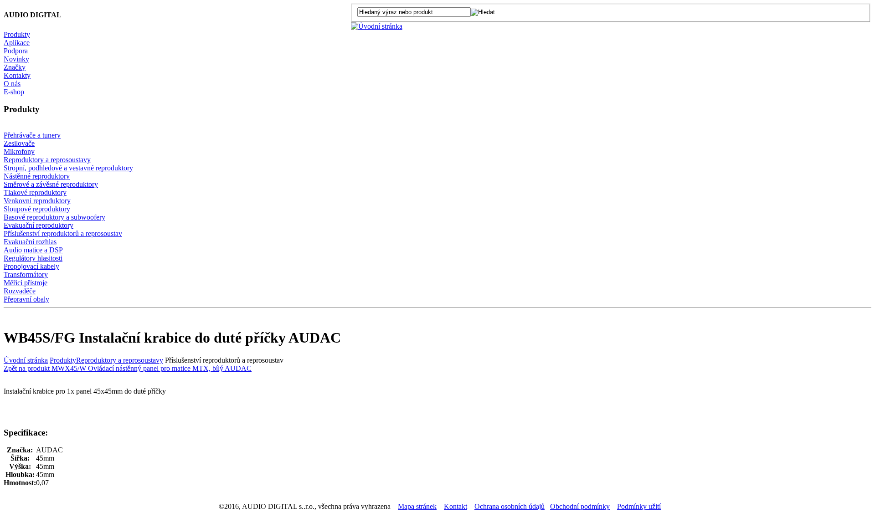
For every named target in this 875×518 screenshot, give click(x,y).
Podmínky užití (639, 506)
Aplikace (17, 42)
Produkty (17, 34)
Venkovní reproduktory (37, 201)
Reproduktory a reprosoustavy (47, 160)
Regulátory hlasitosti (33, 258)
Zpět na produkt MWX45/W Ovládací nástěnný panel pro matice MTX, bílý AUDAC (128, 368)
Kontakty (17, 75)
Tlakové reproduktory (35, 192)
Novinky (16, 59)
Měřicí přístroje (25, 283)
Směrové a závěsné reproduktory (51, 184)
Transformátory (26, 274)
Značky (15, 67)
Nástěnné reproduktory (37, 176)
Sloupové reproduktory (37, 209)
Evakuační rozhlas (30, 242)
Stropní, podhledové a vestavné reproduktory (68, 168)
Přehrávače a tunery (32, 135)
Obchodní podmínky (580, 506)
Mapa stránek (417, 506)
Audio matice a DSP (33, 250)
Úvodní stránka (26, 360)
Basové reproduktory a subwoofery (54, 217)
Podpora (16, 51)
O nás (12, 83)
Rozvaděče (20, 291)
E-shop (14, 92)
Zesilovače (19, 143)
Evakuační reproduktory (38, 225)
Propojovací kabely (31, 266)
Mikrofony (19, 151)
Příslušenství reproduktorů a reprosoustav (63, 233)
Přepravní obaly (26, 299)
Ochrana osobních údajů (509, 506)
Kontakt (455, 506)
